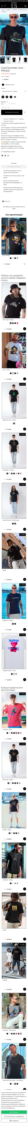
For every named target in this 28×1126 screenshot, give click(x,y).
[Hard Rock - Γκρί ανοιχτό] (17, 883)
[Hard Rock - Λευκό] (13, 883)
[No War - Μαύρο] (9, 833)
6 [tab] (16, 267)
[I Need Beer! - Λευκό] (9, 473)
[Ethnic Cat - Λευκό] (11, 783)
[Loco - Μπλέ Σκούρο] (15, 258)
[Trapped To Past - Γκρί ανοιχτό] (16, 674)
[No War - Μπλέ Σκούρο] (16, 833)
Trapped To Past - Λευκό (9, 670)
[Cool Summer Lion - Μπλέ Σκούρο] (11, 97)
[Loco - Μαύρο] (11, 258)
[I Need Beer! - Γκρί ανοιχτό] (21, 473)
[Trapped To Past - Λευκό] (14, 674)
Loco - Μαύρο (6, 255)
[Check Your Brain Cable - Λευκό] (13, 1083)
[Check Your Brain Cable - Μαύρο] (11, 1083)
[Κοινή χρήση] (2, 155)
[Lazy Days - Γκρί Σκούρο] (12, 733)
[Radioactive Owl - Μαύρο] (14, 423)
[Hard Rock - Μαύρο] (11, 883)
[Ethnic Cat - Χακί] (17, 783)
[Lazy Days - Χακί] (18, 733)
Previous (3, 241)
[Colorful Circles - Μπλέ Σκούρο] (15, 523)
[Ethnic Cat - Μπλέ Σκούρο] (15, 783)
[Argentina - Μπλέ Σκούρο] (15, 624)
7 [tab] (18, 267)
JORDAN (5, 980)
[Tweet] (5, 155)
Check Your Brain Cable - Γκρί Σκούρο (13, 1080)
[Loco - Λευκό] (13, 258)
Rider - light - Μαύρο (8, 319)
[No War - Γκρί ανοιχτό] (18, 833)
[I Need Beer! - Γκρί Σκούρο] (12, 473)
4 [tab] (13, 267)
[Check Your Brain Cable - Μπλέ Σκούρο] (17, 1083)
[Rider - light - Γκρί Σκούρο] (13, 323)
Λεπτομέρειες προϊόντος (14, 166)
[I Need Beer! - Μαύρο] (7, 473)
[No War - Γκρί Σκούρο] (14, 833)
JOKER (4, 930)
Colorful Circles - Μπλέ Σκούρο (11, 520)
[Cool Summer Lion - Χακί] (15, 97)
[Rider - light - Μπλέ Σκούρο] (15, 323)
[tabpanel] (14, 34)
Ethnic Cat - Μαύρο (8, 779)
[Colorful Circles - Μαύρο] (13, 523)
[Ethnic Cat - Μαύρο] (8, 783)
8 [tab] (19, 267)
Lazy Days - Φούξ (7, 729)
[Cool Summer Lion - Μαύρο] (3, 97)
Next (25, 241)
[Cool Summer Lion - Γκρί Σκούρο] (7, 97)
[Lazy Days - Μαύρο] (7, 733)
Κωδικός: (3, 76)
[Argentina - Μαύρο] (13, 624)
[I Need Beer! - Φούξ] (16, 473)
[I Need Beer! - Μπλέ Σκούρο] (14, 473)
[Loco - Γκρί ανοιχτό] (17, 258)
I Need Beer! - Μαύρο (8, 470)
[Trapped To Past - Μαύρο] (12, 674)
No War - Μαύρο (7, 829)
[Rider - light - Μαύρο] (11, 323)
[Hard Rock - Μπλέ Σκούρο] (15, 883)
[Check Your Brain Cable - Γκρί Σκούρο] (15, 1083)
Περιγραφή (14, 163)
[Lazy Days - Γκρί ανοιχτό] (21, 733)
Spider (4, 570)
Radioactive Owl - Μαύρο (9, 420)
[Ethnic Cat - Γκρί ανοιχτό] (20, 783)
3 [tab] (12, 267)
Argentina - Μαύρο (8, 620)
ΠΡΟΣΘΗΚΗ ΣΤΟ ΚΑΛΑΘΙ (12, 112)
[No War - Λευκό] (12, 833)
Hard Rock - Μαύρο (8, 880)
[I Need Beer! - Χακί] (18, 473)
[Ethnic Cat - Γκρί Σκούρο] (13, 783)
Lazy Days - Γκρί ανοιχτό (9, 1030)
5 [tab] (15, 267)
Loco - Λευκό (6, 370)
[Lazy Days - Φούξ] (16, 733)
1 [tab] (9, 267)
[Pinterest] (8, 155)
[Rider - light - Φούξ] (17, 323)
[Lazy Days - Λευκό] (9, 733)
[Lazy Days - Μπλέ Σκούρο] (14, 733)
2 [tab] (10, 267)
